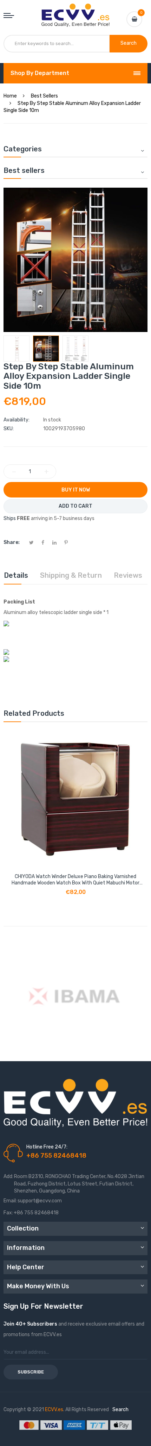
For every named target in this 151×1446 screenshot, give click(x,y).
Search (120, 1410)
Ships (10, 518)
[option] (16, 349)
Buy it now (75, 490)
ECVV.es (54, 1410)
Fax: (8, 1213)
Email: (10, 1201)
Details (16, 575)
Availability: (16, 420)
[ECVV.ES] (75, 11)
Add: (8, 1176)
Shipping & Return (71, 575)
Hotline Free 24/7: (46, 1147)
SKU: (9, 429)
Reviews (128, 575)
